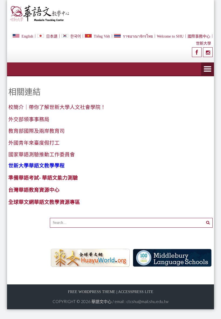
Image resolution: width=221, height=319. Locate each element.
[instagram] (208, 52)
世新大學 (203, 43)
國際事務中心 (199, 36)
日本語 (51, 36)
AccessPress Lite (135, 292)
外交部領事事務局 (28, 119)
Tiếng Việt (102, 36)
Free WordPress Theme (91, 292)
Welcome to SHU (170, 36)
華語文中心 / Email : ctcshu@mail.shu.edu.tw (129, 301)
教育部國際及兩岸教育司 (36, 131)
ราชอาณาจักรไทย (138, 36)
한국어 (75, 36)
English (27, 36)
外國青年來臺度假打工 (34, 143)
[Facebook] (197, 52)
